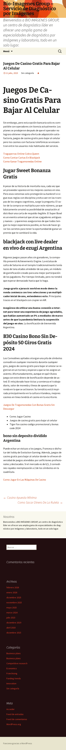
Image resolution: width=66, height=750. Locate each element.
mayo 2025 (11, 607)
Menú (6, 51)
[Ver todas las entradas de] (38, 73)
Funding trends (13, 678)
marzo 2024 (11, 612)
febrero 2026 (12, 587)
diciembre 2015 (13, 632)
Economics (11, 668)
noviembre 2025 (14, 602)
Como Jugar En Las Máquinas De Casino (24, 479)
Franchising (11, 673)
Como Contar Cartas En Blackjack (21, 157)
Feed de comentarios (16, 719)
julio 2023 (10, 617)
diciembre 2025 (13, 597)
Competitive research (16, 663)
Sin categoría (12, 688)
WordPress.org (13, 724)
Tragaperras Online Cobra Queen (21, 153)
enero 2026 (11, 592)
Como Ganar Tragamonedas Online (22, 161)
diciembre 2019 (13, 622)
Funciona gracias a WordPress (17, 743)
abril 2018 (11, 627)
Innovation (11, 683)
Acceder (10, 709)
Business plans (13, 653)
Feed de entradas (15, 714)
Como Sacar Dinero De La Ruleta (40, 502)
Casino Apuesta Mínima (20, 497)
